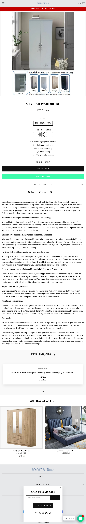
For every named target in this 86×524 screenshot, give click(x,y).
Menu (42, 477)
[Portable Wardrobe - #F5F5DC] (24, 456)
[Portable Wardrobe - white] (19, 456)
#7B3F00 (51, 134)
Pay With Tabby (43, 176)
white (35, 134)
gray (40, 134)
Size (43, 119)
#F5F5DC (45, 134)
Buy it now (43, 169)
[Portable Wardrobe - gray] (21, 456)
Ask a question (43, 185)
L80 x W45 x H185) (43, 123)
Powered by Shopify (43, 522)
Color (43, 130)
